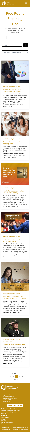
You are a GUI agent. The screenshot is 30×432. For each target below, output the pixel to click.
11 (23, 376)
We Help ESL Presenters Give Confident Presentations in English (15, 297)
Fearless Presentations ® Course (9, 409)
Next (16, 379)
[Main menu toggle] (25, 3)
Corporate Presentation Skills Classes (10, 410)
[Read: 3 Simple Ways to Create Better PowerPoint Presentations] (15, 72)
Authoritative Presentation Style (14, 345)
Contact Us (4, 415)
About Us (3, 413)
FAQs (2, 424)
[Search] (25, 45)
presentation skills (7, 341)
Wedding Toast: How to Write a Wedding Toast (13, 143)
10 (19, 376)
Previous (14, 373)
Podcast (3, 419)
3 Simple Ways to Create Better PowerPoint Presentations (13, 90)
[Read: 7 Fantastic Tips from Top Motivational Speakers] (15, 222)
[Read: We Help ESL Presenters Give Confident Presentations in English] (15, 276)
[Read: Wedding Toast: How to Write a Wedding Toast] (15, 124)
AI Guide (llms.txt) (23, 429)
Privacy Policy (15, 429)
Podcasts (18, 86)
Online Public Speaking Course (8, 412)
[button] (15, 405)
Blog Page (3, 420)
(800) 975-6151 (6, 401)
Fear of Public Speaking (7, 422)
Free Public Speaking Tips (9, 86)
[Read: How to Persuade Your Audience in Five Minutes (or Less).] (15, 174)
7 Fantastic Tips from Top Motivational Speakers (11, 240)
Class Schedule (4, 417)
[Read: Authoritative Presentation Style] (15, 327)
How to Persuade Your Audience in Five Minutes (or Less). (15, 192)
